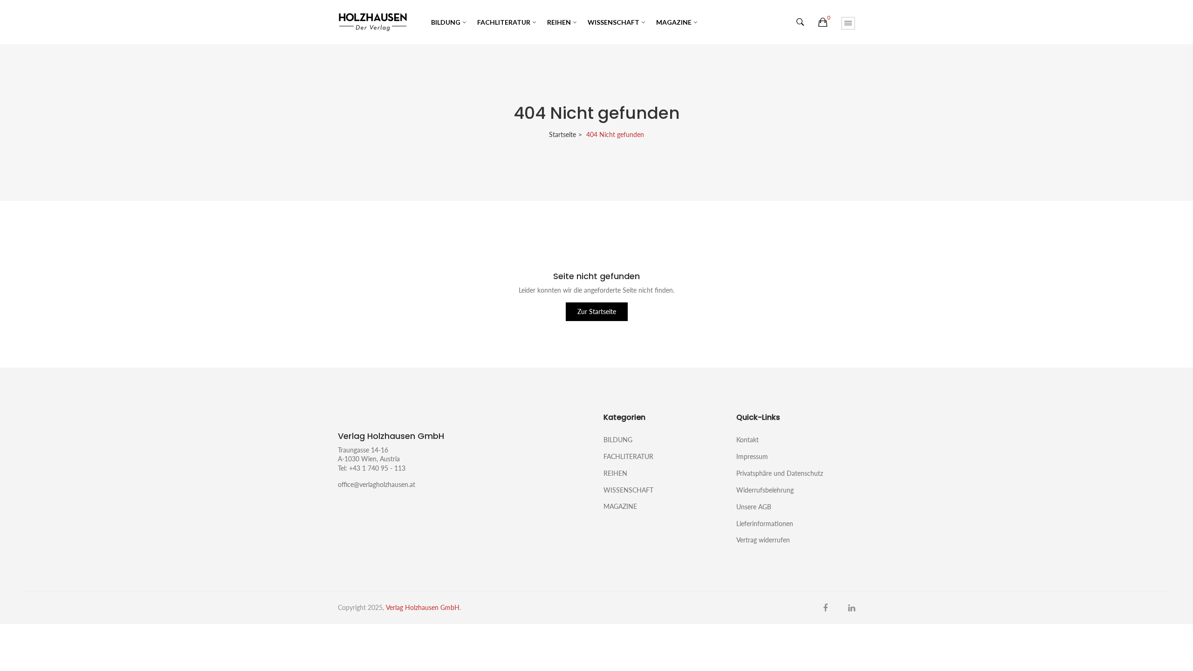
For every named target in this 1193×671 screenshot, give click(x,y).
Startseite (562, 134)
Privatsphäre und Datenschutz (779, 473)
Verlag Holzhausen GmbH (422, 607)
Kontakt (747, 440)
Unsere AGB (753, 507)
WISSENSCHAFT (613, 22)
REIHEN (559, 22)
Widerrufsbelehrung (765, 490)
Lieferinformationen (764, 523)
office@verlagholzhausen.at (376, 484)
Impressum (752, 456)
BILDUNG (445, 22)
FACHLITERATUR (503, 22)
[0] (822, 22)
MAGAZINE (674, 22)
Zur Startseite (596, 311)
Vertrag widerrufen (763, 539)
